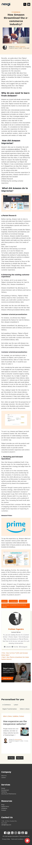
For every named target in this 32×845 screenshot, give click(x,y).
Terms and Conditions (17, 839)
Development (5, 790)
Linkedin (8, 647)
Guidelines (15, 716)
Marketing (4, 792)
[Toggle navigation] (28, 4)
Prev (12, 758)
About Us (3, 775)
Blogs (2, 804)
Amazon (4, 601)
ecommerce (23, 601)
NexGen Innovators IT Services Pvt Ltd (18, 836)
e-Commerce (16, 12)
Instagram (24, 647)
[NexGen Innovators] (6, 4)
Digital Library (5, 806)
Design (3, 788)
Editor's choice (24, 709)
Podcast (21, 716)
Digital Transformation (9, 709)
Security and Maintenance (8, 793)
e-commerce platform (13, 149)
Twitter (15, 647)
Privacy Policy (6, 839)
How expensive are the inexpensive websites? (15, 722)
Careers (3, 777)
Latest (16, 704)
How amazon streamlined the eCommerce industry (14, 605)
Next (19, 758)
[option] (16, 733)
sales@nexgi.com (6, 824)
